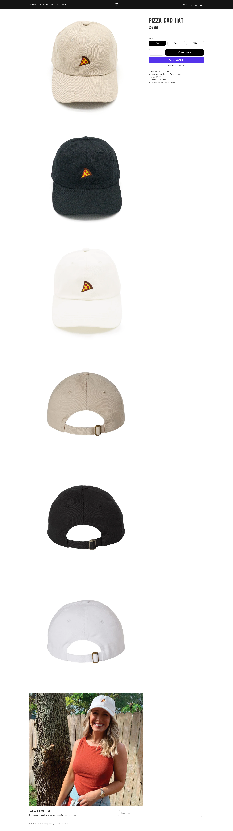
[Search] (190, 4)
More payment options (176, 65)
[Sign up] (200, 813)
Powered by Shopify (47, 824)
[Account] (196, 4)
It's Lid (37, 824)
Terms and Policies (63, 824)
